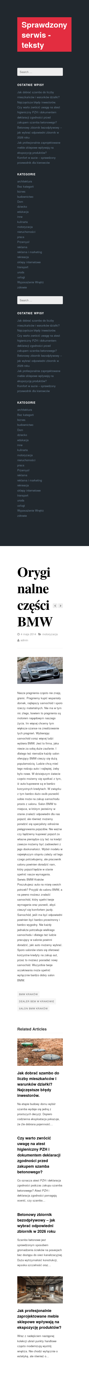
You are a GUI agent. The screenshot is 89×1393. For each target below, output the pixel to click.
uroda (20, 272)
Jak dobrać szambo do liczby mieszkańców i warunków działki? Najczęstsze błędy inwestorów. (38, 97)
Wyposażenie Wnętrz (30, 282)
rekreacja (23, 257)
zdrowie (22, 287)
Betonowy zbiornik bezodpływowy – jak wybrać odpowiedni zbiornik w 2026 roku (39, 132)
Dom (20, 201)
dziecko (22, 206)
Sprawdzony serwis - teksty (44, 34)
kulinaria (22, 222)
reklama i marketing (29, 252)
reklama (22, 247)
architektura (24, 181)
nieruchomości (26, 232)
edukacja (23, 212)
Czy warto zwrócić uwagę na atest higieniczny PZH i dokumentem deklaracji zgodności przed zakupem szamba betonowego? (38, 1155)
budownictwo (25, 197)
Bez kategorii (25, 186)
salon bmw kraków (33, 1008)
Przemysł (23, 242)
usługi (21, 277)
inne (19, 217)
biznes (21, 191)
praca (20, 237)
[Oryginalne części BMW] (40, 670)
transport (22, 267)
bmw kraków (28, 994)
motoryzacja (25, 227)
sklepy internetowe (29, 262)
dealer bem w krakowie (36, 1001)
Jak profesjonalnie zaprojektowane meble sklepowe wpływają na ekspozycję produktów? (38, 147)
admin (24, 640)
